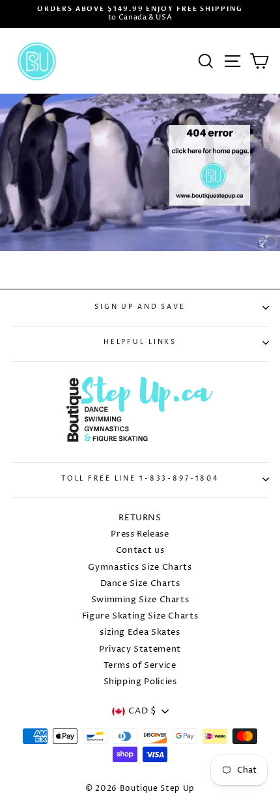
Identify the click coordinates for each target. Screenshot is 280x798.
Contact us (140, 550)
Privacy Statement (140, 649)
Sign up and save (140, 307)
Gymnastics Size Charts (139, 567)
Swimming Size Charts (140, 599)
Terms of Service (140, 665)
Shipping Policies (140, 681)
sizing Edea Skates (140, 632)
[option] (140, 14)
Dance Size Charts (140, 583)
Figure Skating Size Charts (140, 616)
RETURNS (140, 518)
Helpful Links (140, 342)
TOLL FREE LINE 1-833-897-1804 (140, 479)
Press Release (140, 534)
